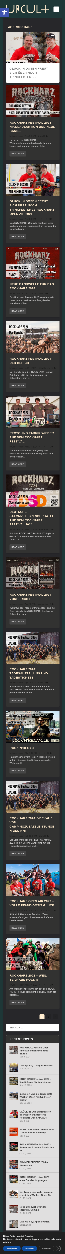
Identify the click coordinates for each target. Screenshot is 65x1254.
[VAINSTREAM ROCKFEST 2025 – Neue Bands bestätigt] (14, 1132)
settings (32, 1239)
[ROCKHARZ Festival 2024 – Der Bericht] (33, 337)
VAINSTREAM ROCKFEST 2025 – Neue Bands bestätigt (37, 1131)
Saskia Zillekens (19, 910)
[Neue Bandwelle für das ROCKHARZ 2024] (33, 263)
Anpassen (46, 1248)
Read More (18, 153)
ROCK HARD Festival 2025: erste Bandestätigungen (35, 1178)
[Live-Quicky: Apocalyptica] (14, 1224)
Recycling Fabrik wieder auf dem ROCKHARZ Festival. (32, 437)
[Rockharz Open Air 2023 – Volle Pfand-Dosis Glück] (33, 880)
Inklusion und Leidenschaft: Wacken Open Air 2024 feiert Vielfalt (36, 1096)
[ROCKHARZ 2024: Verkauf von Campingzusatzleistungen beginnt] (33, 797)
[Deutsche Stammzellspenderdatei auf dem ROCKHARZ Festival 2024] (33, 491)
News (40, 136)
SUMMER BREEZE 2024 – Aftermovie (34, 1164)
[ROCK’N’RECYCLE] (33, 727)
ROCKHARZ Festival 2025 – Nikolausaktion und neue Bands (32, 127)
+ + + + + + (42, 219)
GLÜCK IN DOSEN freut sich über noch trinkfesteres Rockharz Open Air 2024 (35, 1114)
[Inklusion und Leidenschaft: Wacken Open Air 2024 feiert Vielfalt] (14, 1096)
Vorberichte (43, 604)
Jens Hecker (18, 136)
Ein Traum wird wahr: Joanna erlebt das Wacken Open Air (36, 1193)
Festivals (42, 368)
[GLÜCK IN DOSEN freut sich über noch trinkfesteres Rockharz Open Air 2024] (33, 180)
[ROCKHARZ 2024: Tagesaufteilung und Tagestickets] (33, 648)
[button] (4, 12)
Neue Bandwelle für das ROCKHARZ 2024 (33, 1208)
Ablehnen (29, 1248)
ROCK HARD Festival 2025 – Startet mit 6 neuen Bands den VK (37, 1147)
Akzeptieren (11, 1248)
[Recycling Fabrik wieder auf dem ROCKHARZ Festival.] (33, 412)
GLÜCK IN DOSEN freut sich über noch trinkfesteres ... (29, 73)
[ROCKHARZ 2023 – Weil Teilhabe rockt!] (33, 954)
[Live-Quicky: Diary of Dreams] (14, 1067)
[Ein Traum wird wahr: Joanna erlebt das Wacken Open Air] (14, 1194)
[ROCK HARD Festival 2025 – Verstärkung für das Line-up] (14, 1081)
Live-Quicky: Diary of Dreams (36, 1065)
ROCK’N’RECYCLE (24, 748)
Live (48, 368)
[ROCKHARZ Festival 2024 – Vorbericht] (33, 573)
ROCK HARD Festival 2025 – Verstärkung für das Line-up (35, 1080)
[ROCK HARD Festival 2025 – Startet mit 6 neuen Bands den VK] (14, 1146)
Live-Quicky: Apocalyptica (35, 1221)
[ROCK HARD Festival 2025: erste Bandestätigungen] (14, 1179)
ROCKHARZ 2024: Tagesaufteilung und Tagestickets (29, 673)
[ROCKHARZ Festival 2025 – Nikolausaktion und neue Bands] (33, 101)
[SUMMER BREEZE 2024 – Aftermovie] (14, 1164)
